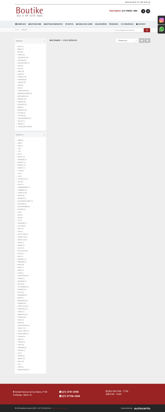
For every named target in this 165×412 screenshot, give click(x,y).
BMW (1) (21, 49)
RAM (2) (20, 107)
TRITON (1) (21, 350)
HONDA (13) (22, 77)
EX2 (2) (20, 215)
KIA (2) (20, 88)
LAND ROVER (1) (23, 91)
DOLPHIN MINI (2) (24, 206)
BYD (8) (20, 52)
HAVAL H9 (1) (22, 240)
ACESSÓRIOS (102, 24)
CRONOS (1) (22, 198)
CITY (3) (20, 182)
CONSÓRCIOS (128, 24)
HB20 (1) (21, 242)
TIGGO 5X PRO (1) (24, 325)
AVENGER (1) (22, 160)
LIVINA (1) (21, 278)
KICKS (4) (21, 265)
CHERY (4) (21, 55)
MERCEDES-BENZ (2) (25, 93)
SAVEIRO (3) (22, 303)
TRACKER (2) (22, 347)
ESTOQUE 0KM (35, 24)
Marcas (19, 41)
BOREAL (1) (22, 165)
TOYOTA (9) (22, 116)
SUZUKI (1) (21, 113)
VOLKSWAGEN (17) (24, 118)
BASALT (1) (21, 162)
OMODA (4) (22, 102)
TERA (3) (21, 323)
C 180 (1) (21, 171)
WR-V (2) (21, 361)
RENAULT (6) (22, 110)
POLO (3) (21, 292)
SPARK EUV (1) (23, 314)
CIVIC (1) (21, 184)
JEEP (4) (20, 85)
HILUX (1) (21, 248)
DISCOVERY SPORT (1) (25, 201)
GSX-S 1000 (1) (23, 234)
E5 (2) (20, 212)
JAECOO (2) (22, 82)
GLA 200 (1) (22, 226)
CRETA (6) (21, 195)
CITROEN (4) (22, 60)
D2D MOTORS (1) (24, 63)
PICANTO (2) (22, 289)
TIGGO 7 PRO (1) (23, 331)
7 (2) (19, 151)
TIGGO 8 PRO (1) (23, 334)
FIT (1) (20, 220)
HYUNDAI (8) (22, 80)
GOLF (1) (21, 229)
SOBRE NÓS (21, 24)
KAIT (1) (20, 256)
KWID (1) (21, 270)
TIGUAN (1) (21, 336)
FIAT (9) (20, 66)
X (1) (19, 364)
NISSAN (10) (22, 99)
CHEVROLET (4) (23, 57)
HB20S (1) (21, 245)
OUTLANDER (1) (23, 287)
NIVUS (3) (21, 284)
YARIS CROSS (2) (23, 370)
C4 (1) (20, 176)
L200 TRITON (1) (23, 276)
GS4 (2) (20, 231)
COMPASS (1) (22, 190)
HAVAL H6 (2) (22, 237)
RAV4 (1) (21, 298)
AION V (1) (21, 157)
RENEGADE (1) (23, 301)
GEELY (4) (21, 71)
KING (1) (20, 267)
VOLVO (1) (21, 121)
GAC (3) (20, 68)
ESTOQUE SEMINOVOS (54, 24)
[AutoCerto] (141, 408)
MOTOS (70, 24)
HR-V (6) (20, 253)
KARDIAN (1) (22, 262)
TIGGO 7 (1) (22, 328)
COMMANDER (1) (24, 187)
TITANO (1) (21, 342)
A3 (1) (20, 154)
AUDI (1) (21, 46)
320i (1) (20, 146)
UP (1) (20, 353)
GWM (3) (21, 74)
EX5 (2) (20, 218)
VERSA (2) (21, 356)
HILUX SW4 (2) (23, 251)
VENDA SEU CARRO (85, 24)
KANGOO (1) (22, 259)
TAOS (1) (21, 320)
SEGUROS (114, 24)
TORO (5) (21, 345)
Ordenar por (122, 40)
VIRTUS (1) (21, 358)
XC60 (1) (21, 367)
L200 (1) (20, 273)
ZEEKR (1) (21, 124)
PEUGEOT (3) (22, 104)
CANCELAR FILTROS (25, 127)
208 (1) (20, 143)
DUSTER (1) (22, 209)
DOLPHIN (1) (22, 204)
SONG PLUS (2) (23, 306)
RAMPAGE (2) (22, 295)
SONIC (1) (21, 312)
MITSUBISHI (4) (23, 96)
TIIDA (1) (21, 339)
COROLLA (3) (22, 193)
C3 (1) (20, 173)
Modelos (19, 135)
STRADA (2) (22, 317)
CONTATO (141, 24)
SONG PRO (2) (22, 309)
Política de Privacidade (58, 408)
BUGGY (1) (21, 168)
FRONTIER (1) (22, 223)
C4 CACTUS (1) (23, 179)
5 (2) (19, 148)
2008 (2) (20, 140)
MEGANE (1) (22, 281)
